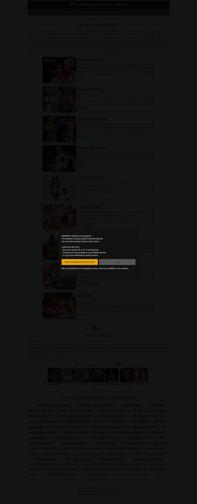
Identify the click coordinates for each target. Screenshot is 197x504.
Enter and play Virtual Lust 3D (80, 262)
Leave (117, 262)
